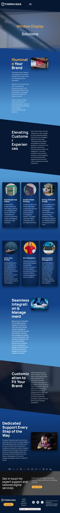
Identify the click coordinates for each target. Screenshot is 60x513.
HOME (24, 499)
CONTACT (24, 503)
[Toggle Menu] (30, 4)
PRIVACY (23, 505)
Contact (8, 504)
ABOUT (24, 501)
